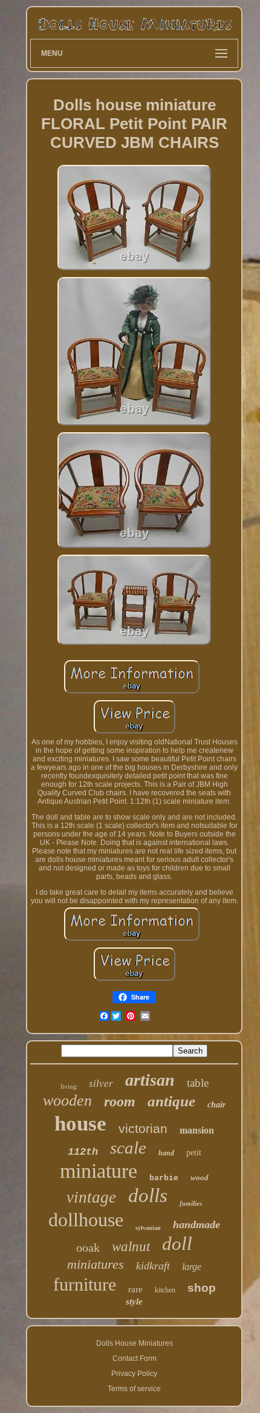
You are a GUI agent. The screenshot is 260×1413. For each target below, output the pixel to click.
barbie (163, 1178)
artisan (150, 1080)
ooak (88, 1247)
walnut (131, 1246)
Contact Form (134, 1358)
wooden (67, 1100)
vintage (91, 1197)
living (68, 1086)
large (191, 1266)
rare (135, 1289)
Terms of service (134, 1389)
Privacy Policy (134, 1373)
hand (166, 1153)
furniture (84, 1284)
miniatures (95, 1264)
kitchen (165, 1290)
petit (193, 1152)
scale (128, 1147)
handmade (196, 1224)
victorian (143, 1128)
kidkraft (153, 1266)
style (134, 1301)
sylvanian (148, 1227)
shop (201, 1287)
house (80, 1123)
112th (83, 1152)
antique (171, 1101)
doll (177, 1243)
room (119, 1101)
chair (216, 1104)
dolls (147, 1195)
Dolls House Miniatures (134, 1343)
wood (199, 1177)
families (191, 1203)
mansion (197, 1130)
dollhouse (85, 1220)
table (198, 1083)
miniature (98, 1171)
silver (101, 1083)
